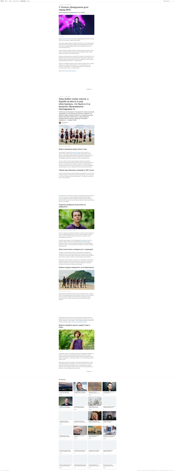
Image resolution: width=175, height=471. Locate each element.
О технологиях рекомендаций (145, 470)
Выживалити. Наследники (76, 152)
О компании (4, 470)
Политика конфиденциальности (154, 470)
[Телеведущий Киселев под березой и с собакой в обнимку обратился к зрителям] (80, 418)
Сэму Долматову (74, 321)
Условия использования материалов (163, 470)
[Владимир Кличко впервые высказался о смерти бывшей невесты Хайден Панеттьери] (65, 403)
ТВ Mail (69, 96)
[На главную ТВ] (3, 1)
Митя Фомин (62, 197)
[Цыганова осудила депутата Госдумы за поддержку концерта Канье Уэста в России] (95, 418)
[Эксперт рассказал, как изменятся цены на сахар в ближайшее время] (95, 403)
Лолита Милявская (66, 38)
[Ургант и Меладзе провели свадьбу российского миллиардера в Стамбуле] (109, 447)
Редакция (139, 470)
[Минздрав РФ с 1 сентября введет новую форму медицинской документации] (109, 432)
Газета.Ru (69, 4)
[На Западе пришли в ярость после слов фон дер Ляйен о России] (80, 403)
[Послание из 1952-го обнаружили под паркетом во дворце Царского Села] (95, 389)
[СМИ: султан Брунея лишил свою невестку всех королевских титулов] (65, 462)
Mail (1, 470)
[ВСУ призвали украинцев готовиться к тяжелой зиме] (65, 389)
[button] (76, 25)
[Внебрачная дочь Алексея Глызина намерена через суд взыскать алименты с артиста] (65, 432)
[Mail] (1, 1)
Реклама (8, 470)
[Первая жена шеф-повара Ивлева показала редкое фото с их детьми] (109, 403)
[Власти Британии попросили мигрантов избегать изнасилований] (95, 432)
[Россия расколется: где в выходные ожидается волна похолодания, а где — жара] (109, 462)
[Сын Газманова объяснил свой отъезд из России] (109, 389)
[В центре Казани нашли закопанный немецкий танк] (65, 418)
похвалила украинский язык (70, 70)
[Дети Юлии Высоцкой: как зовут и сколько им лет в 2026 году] (80, 447)
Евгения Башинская (65, 122)
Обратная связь (171, 470)
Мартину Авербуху (83, 321)
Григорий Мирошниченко (85, 240)
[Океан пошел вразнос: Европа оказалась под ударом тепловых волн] (65, 447)
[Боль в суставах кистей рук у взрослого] (80, 432)
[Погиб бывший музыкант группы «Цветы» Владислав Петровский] (80, 462)
